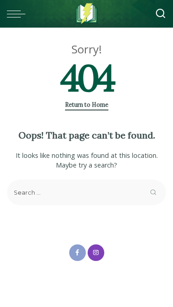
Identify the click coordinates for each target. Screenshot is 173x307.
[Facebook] (77, 252)
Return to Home (86, 104)
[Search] (160, 14)
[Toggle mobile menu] (18, 14)
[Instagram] (96, 252)
